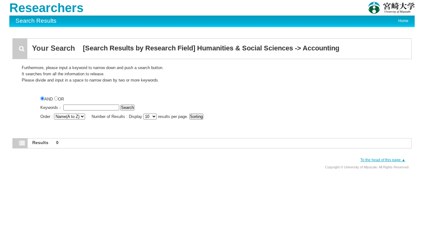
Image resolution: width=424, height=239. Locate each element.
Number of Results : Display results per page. (140, 116)
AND (49, 99)
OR (61, 99)
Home (403, 21)
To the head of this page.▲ (382, 160)
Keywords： (51, 107)
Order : (47, 116)
